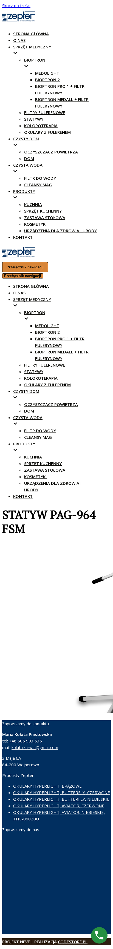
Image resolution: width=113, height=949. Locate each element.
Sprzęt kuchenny (43, 211)
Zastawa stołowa (44, 217)
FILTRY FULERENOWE (44, 112)
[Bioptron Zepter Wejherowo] (18, 20)
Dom (29, 158)
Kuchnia (33, 204)
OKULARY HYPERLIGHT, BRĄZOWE (47, 786)
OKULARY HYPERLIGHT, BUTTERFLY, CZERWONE (61, 792)
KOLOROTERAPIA (41, 125)
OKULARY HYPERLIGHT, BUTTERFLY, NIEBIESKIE (61, 799)
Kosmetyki (35, 224)
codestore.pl (72, 941)
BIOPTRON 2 (47, 79)
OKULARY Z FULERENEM (47, 132)
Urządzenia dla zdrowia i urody (60, 230)
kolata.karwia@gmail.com (35, 747)
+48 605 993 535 (25, 741)
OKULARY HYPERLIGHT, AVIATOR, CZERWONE (58, 805)
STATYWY (33, 119)
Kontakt (23, 237)
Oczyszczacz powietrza (51, 152)
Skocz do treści (16, 5)
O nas (19, 40)
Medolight (47, 73)
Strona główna (31, 33)
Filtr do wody (40, 178)
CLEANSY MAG (38, 184)
